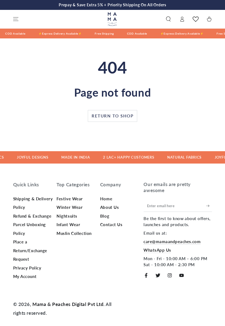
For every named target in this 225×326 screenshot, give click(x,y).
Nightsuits (67, 215)
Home (106, 198)
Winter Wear (70, 207)
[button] (168, 19)
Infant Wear (68, 224)
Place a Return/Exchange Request (30, 250)
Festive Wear (70, 198)
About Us (109, 207)
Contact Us (111, 224)
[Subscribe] (209, 206)
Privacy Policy (27, 267)
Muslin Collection (74, 233)
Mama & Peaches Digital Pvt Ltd (67, 304)
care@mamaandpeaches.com (172, 241)
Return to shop (112, 115)
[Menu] (15, 19)
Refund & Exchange (32, 215)
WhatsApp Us (157, 250)
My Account (25, 276)
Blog (104, 215)
